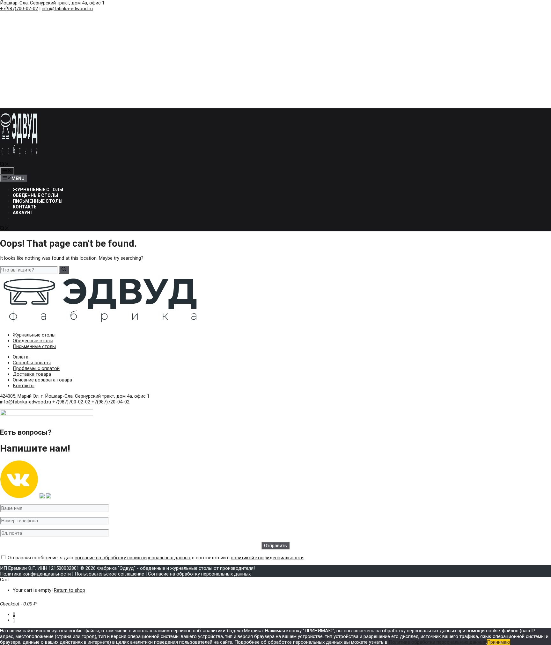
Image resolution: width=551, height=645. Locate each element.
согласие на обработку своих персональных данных (133, 558)
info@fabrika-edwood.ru (67, 8)
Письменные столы (37, 201)
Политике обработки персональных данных (437, 642)
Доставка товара (32, 374)
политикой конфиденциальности (267, 558)
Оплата (20, 357)
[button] (4, 164)
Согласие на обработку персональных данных (199, 574)
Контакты (25, 206)
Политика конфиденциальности (35, 574)
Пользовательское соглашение (109, 574)
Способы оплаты (32, 363)
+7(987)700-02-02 (19, 8)
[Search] (64, 270)
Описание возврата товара (42, 380)
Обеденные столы (35, 195)
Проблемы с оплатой (36, 368)
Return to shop (69, 590)
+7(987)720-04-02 (110, 402)
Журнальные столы (38, 189)
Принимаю (498, 642)
